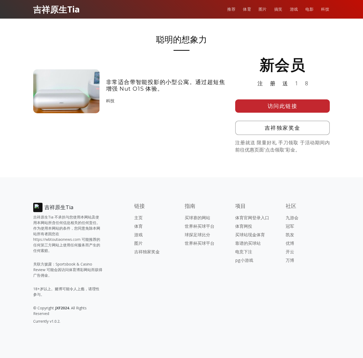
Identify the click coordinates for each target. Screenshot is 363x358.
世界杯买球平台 (199, 226)
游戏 (294, 9)
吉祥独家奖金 (283, 127)
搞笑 (278, 9)
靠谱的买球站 (248, 243)
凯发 (290, 235)
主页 (138, 218)
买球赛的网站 (197, 218)
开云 (290, 252)
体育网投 (243, 226)
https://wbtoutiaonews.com (57, 239)
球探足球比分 (197, 235)
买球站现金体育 (250, 235)
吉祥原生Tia (56, 9)
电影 (309, 9)
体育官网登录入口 (252, 218)
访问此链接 (283, 105)
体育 (247, 9)
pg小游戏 (244, 260)
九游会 (292, 218)
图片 (263, 9)
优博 (290, 243)
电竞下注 (243, 252)
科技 (325, 9)
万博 (290, 260)
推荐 (231, 9)
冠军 (290, 226)
